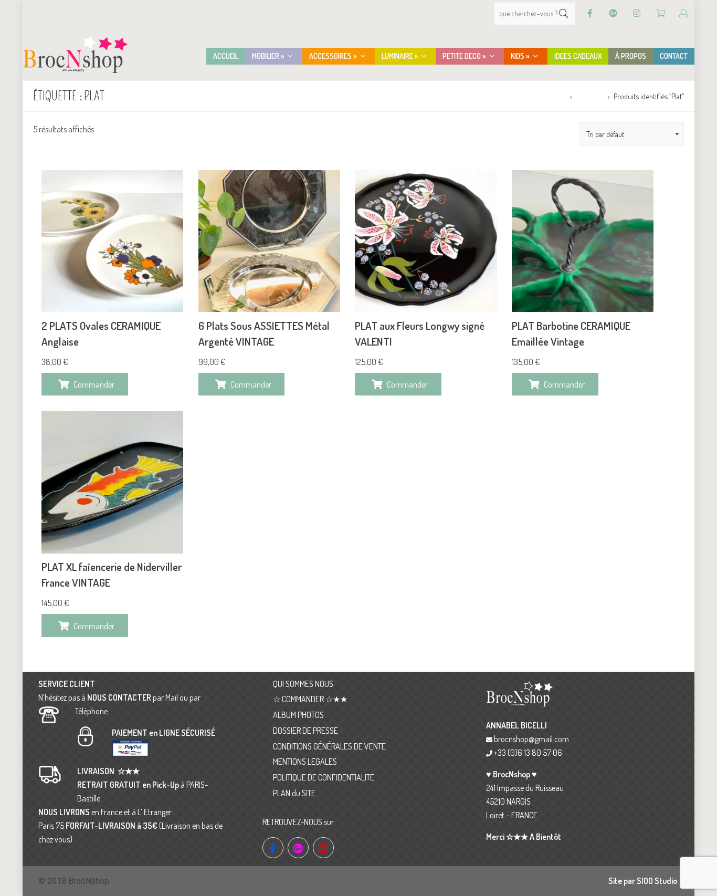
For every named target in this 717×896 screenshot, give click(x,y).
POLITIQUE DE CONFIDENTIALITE (323, 777)
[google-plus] (298, 847)
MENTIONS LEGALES (305, 761)
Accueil (555, 96)
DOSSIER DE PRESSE (305, 730)
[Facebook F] (590, 13)
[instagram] (323, 847)
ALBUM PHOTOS (298, 715)
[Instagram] (637, 13)
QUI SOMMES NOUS (303, 684)
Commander (93, 384)
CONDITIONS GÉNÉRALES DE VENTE (329, 746)
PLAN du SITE (294, 793)
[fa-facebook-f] (272, 847)
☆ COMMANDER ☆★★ (310, 699)
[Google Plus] (613, 13)
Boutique (590, 96)
